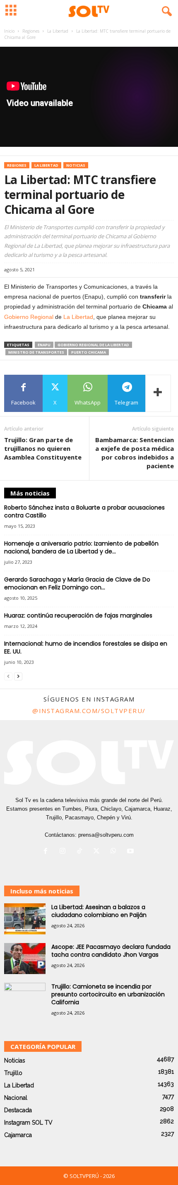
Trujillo (13, 1073)
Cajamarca (18, 1135)
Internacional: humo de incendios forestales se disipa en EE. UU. (85, 647)
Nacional (15, 1097)
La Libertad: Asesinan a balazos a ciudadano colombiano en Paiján (99, 911)
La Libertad (57, 31)
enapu (44, 344)
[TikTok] (81, 852)
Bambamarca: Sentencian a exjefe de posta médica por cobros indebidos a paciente (134, 453)
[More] (158, 393)
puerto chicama (88, 352)
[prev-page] (8, 676)
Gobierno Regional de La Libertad (93, 344)
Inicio (9, 31)
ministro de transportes (36, 352)
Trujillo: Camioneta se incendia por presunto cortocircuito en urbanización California (108, 994)
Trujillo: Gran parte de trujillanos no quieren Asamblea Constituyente (43, 448)
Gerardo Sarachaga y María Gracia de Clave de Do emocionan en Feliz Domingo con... (77, 583)
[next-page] (18, 676)
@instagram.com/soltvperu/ (89, 710)
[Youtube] (131, 852)
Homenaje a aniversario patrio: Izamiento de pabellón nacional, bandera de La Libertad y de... (81, 547)
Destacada (18, 1110)
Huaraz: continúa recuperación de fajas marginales (78, 615)
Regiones (30, 31)
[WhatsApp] (115, 852)
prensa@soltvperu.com (106, 835)
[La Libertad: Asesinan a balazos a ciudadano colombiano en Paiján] (25, 918)
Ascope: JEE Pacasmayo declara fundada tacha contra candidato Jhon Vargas (111, 951)
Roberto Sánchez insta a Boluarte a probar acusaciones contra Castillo (84, 511)
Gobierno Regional (28, 317)
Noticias (75, 165)
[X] (98, 852)
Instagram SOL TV (28, 1122)
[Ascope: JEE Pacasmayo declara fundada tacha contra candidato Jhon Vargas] (25, 958)
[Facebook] (47, 852)
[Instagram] (64, 852)
